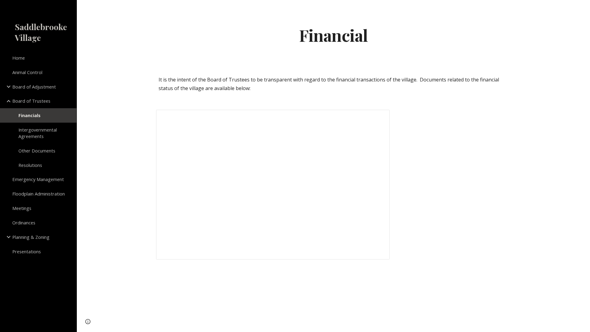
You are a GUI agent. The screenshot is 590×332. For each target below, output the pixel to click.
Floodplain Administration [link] (38, 194)
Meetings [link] (21, 208)
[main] (333, 35)
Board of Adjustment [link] (34, 87)
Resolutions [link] (30, 165)
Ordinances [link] (23, 222)
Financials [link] (29, 115)
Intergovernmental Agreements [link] (37, 133)
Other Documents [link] (36, 151)
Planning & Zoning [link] (30, 237)
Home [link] (18, 58)
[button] (582, 8)
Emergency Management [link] (38, 179)
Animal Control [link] (27, 72)
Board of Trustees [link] (31, 101)
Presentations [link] (26, 251)
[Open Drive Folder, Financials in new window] (378, 118)
